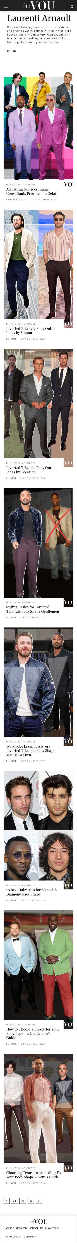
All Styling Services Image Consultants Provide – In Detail (31, 191)
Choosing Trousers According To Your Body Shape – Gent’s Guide (33, 1174)
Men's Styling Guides (21, 185)
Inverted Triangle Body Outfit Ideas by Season (30, 330)
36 (31, 1200)
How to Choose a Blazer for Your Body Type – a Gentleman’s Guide (32, 1033)
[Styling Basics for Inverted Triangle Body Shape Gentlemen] (38, 547)
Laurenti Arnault (18, 199)
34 (14, 1200)
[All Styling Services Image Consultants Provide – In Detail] (38, 129)
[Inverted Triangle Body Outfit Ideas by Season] (38, 269)
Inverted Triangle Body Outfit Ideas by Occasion (30, 469)
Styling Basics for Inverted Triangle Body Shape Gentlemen (32, 609)
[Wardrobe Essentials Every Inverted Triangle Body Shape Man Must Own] (38, 686)
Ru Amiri (12, 338)
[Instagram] (8, 51)
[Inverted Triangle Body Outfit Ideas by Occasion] (38, 408)
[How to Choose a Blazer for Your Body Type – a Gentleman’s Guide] (38, 969)
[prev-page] (7, 1201)
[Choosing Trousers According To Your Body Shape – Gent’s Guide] (38, 1113)
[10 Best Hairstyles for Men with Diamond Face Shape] (38, 830)
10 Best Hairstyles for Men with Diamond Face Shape (31, 891)
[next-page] (39, 1201)
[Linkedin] (14, 51)
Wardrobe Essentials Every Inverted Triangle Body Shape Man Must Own (30, 750)
